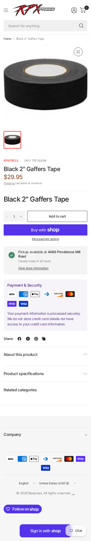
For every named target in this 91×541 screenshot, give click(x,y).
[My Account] (74, 10)
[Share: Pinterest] (36, 339)
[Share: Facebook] (19, 339)
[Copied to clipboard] (44, 339)
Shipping (9, 183)
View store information (33, 268)
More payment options (45, 239)
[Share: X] (28, 339)
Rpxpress (11, 160)
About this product (20, 354)
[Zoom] (78, 51)
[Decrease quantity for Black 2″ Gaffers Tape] (7, 216)
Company (12, 434)
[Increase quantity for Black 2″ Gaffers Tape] (21, 216)
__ (73, 493)
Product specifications (24, 373)
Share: (8, 338)
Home (7, 38)
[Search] (81, 25)
